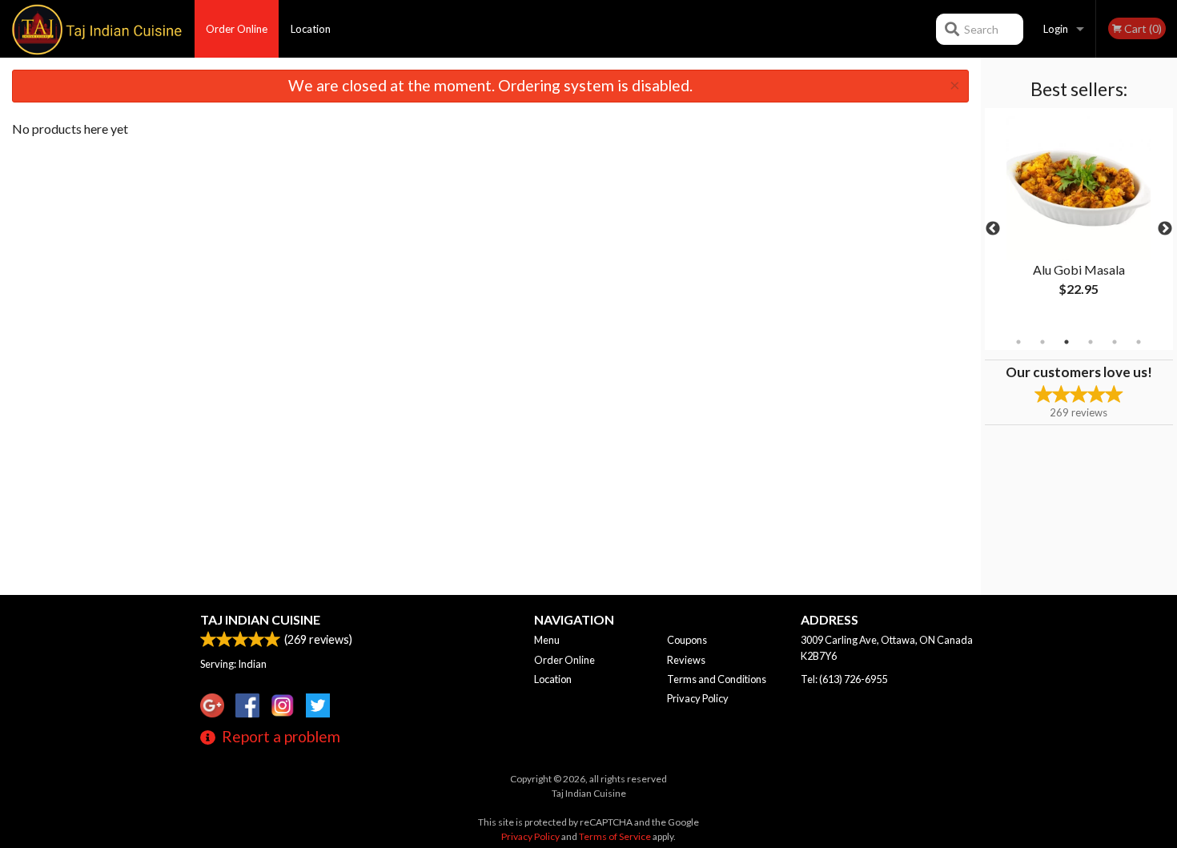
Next (1165, 229)
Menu (547, 639)
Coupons (687, 639)
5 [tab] (1115, 342)
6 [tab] (1139, 342)
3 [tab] (1066, 342)
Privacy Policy (698, 698)
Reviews (686, 659)
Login (1055, 28)
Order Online (236, 28)
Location (311, 28)
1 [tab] (1018, 342)
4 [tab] (1091, 342)
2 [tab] (1042, 342)
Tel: (844, 679)
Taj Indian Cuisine (260, 619)
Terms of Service (615, 836)
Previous (993, 229)
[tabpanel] (1079, 219)
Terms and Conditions (716, 679)
